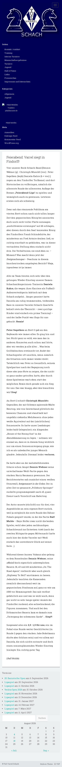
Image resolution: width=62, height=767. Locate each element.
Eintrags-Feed (10, 136)
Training (8, 53)
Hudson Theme (46, 764)
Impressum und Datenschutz (17, 81)
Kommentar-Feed (12, 139)
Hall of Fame (10, 71)
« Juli (14, 750)
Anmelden (9, 132)
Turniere (8, 63)
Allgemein (9, 94)
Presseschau (10, 78)
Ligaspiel (9, 682)
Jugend (7, 67)
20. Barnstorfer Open (15, 678)
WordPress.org (11, 143)
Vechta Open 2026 (13, 689)
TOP (58, 764)
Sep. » (46, 750)
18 (14, 741)
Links (7, 74)
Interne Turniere (12, 56)
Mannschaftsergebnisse (15, 60)
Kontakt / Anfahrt (12, 49)
